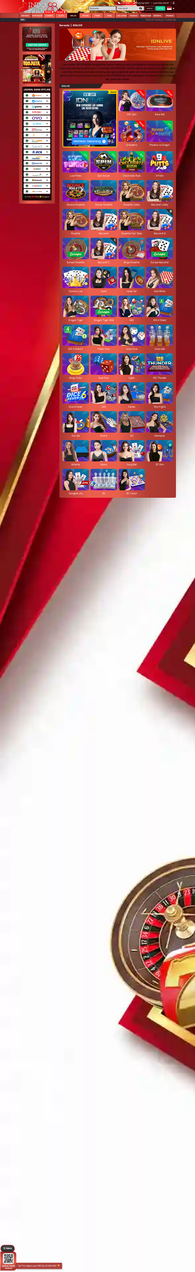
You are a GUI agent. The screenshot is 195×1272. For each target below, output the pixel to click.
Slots (61, 16)
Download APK (107, 3)
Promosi (169, 16)
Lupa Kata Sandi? (161, 3)
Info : (23, 19)
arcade (85, 16)
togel (109, 16)
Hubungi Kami (142, 3)
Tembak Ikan (145, 16)
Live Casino (122, 16)
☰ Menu (7, 1248)
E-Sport (49, 16)
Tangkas (134, 16)
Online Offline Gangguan (38, 197)
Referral (158, 16)
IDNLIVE (73, 16)
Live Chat (125, 3)
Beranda (25, 16)
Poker (97, 16)
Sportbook (37, 16)
